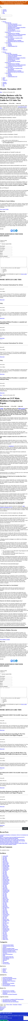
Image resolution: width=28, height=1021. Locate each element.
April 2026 (5, 860)
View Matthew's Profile (5, 639)
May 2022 (5, 904)
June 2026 (5, 858)
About (4, 77)
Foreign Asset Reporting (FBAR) (15, 55)
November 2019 (6, 914)
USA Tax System (6, 963)
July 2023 (5, 893)
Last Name (2, 248)
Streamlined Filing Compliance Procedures (16, 57)
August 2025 (5, 870)
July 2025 (5, 871)
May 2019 (5, 918)
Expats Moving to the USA (8, 957)
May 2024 (5, 886)
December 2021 (6, 907)
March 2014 (5, 938)
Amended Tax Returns (12, 56)
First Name (2, 246)
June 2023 (5, 894)
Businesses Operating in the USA (9, 951)
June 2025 (5, 872)
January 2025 (5, 878)
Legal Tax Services (9, 67)
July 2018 (5, 921)
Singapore (5, 10)
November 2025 (6, 866)
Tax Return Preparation (12, 54)
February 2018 (6, 922)
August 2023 (5, 892)
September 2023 (6, 891)
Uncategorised (6, 962)
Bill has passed (21, 408)
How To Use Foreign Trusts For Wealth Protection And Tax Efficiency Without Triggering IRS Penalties (12, 838)
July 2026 (5, 857)
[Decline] (8, 1020)
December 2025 (6, 865)
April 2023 (5, 897)
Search (1, 826)
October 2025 (5, 867)
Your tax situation (4, 256)
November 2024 (6, 880)
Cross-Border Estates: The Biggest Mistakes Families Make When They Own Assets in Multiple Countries (13, 844)
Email (1, 251)
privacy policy (24, 274)
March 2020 (5, 912)
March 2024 (5, 888)
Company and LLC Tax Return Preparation (17, 64)
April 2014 (5, 936)
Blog (4, 78)
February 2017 (6, 926)
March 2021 (5, 911)
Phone (1, 253)
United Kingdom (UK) (12, 76)
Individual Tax (8, 53)
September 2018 (6, 920)
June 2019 (5, 917)
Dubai (4, 955)
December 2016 (6, 928)
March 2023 (5, 898)
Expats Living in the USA (8, 956)
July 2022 (5, 902)
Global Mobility (6, 958)
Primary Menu (3, 19)
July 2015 (5, 932)
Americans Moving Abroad (8, 946)
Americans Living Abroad (8, 944)
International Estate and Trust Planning (16, 71)
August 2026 (5, 856)
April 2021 (5, 910)
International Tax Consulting (14, 59)
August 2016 (5, 931)
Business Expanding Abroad (8, 948)
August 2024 (5, 884)
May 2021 (5, 908)
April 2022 (5, 905)
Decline (5, 1020)
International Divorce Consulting (14, 70)
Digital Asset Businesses (8, 954)
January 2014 (5, 939)
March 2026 (5, 861)
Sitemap (20, 1004)
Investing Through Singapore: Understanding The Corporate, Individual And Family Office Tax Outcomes (12, 841)
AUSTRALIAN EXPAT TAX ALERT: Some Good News (12, 839)
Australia (4, 9)
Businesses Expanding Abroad (9, 950)
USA (4, 85)
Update (1, 408)
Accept (2, 1020)
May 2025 (5, 873)
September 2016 (6, 929)
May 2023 (5, 895)
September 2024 (6, 883)
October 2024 (5, 881)
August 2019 (5, 915)
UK (3, 12)
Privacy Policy (9, 1004)
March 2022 (5, 906)
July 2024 (5, 885)
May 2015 (5, 933)
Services (4, 51)
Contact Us (5, 80)
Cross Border (8, 73)
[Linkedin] (16, 231)
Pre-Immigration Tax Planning (14, 61)
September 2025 (6, 868)
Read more (2, 299)
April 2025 (5, 874)
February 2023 (6, 899)
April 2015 (5, 934)
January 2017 (5, 927)
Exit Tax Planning (11, 60)
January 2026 (5, 864)
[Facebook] (11, 231)
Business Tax (8, 62)
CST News (5, 953)
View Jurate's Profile (4, 209)
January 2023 (5, 900)
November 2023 (6, 890)
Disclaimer (15, 1004)
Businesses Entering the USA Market (10, 949)
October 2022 (5, 901)
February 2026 (6, 863)
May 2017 (5, 924)
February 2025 (6, 877)
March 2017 (5, 925)
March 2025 (5, 875)
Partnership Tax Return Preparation (15, 66)
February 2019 (6, 919)
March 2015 (5, 935)
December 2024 (6, 879)
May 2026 (5, 859)
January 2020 (5, 913)
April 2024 (5, 887)
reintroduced (11, 446)
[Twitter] (14, 231)
